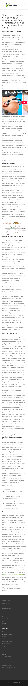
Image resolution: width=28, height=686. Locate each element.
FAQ (3, 621)
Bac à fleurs (4, 636)
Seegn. (18, 682)
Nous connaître (5, 618)
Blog (3, 616)
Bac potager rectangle (7, 634)
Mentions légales (6, 603)
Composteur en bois (6, 643)
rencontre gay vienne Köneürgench (13, 574)
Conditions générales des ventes (9, 605)
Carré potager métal (6, 639)
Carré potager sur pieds (7, 641)
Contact (4, 623)
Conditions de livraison (7, 608)
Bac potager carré (6, 631)
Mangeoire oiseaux (6, 646)
